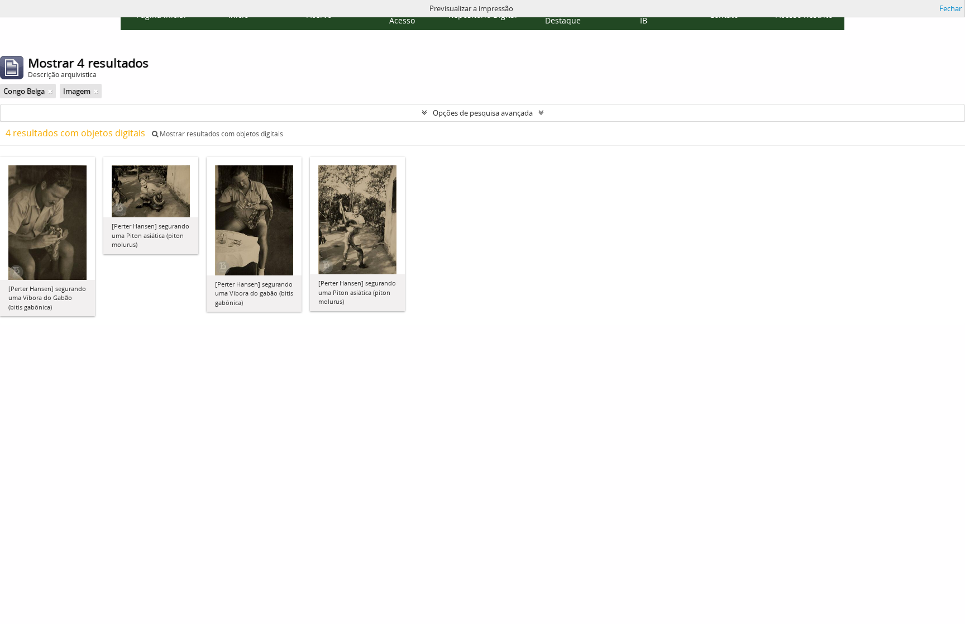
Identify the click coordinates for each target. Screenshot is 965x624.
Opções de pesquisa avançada (483, 113)
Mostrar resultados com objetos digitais (220, 134)
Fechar (950, 8)
